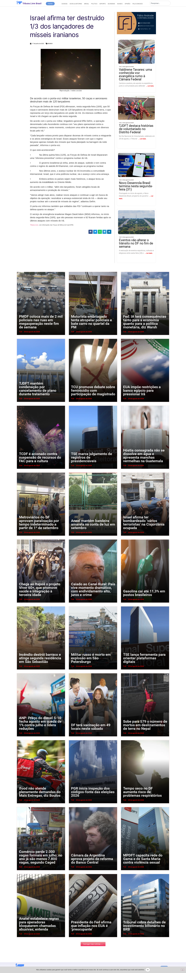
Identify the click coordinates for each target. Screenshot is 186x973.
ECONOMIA (111, 4)
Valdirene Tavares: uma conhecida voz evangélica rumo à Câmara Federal (136, 46)
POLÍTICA (94, 4)
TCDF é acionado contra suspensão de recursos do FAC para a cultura (19, 405)
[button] (90, 232)
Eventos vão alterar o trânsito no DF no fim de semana (134, 214)
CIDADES (64, 4)
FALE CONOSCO (138, 4)
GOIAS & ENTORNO (76, 4)
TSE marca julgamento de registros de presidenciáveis (70, 405)
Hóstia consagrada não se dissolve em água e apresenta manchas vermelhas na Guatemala (124, 405)
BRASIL (86, 4)
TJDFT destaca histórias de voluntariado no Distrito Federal (136, 102)
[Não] (182, 970)
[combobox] (160, 3)
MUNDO (119, 4)
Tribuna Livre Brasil (31, 3)
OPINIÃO (127, 4)
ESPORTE (103, 4)
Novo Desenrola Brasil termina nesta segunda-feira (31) (135, 157)
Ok (148, 970)
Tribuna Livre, (34, 225)
